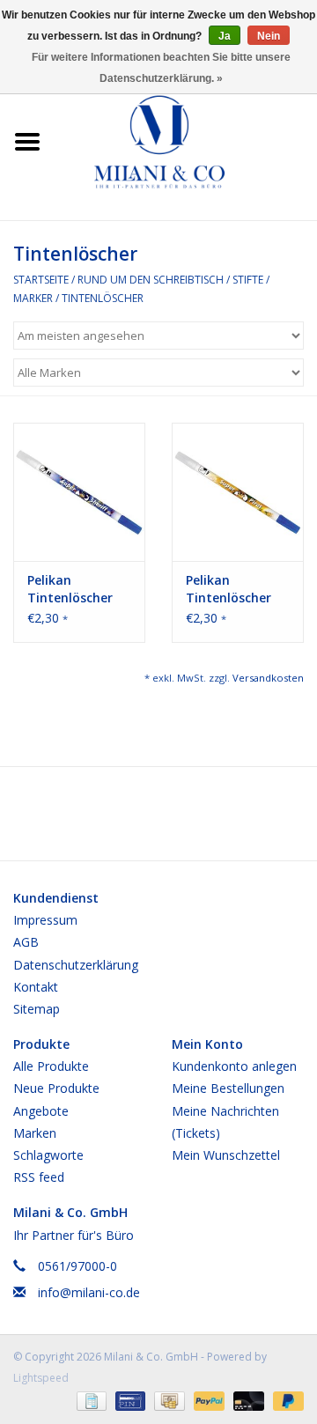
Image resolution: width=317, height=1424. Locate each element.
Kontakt (35, 986)
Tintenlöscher (103, 298)
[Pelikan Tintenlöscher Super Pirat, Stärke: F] (238, 492)
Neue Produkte (56, 1088)
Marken (34, 1133)
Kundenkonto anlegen (234, 1066)
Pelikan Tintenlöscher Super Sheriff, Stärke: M (70, 589)
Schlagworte (48, 1155)
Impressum (45, 919)
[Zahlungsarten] (89, 1399)
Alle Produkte (51, 1066)
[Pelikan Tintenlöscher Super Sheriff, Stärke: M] (79, 492)
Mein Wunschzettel (226, 1155)
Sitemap (36, 1008)
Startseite (41, 279)
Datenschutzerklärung (75, 964)
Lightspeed (41, 1377)
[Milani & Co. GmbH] (186, 140)
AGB (26, 941)
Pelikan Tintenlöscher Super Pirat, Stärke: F (228, 589)
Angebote (41, 1111)
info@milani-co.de (89, 1292)
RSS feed (38, 1177)
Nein (268, 36)
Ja (224, 36)
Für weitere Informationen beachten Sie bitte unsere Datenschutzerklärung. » (161, 68)
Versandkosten (268, 677)
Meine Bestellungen (228, 1088)
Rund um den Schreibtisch (150, 279)
